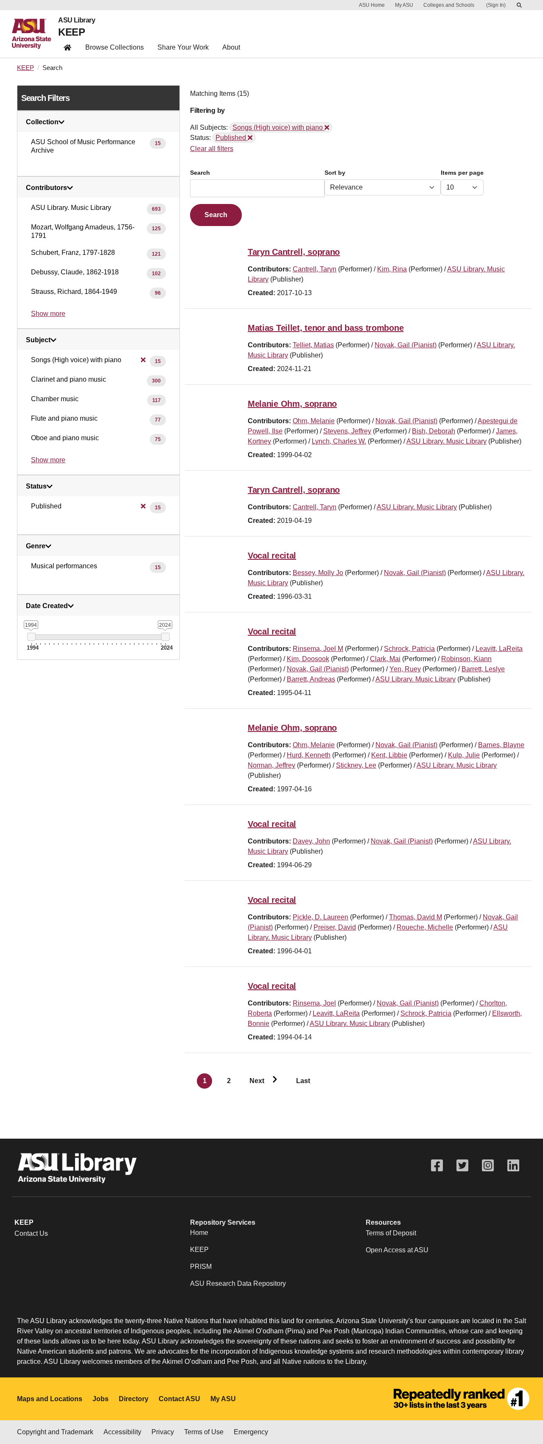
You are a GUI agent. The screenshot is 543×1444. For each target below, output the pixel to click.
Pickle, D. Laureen (320, 917)
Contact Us (31, 1233)
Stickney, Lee (356, 765)
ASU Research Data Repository (238, 1283)
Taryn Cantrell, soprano (294, 252)
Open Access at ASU (397, 1250)
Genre (35, 546)
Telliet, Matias (313, 345)
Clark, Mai (385, 658)
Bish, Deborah (433, 431)
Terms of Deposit (391, 1233)
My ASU (404, 5)
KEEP (71, 32)
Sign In (496, 5)
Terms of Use (204, 1432)
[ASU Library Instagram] (488, 1166)
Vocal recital (272, 555)
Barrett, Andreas (311, 679)
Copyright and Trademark (55, 1432)
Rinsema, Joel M (318, 648)
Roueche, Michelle (425, 927)
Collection (42, 122)
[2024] (165, 637)
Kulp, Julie (464, 755)
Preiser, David (334, 927)
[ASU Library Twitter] (462, 1166)
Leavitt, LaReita (499, 648)
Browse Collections (114, 47)
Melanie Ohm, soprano (292, 403)
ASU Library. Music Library (446, 441)
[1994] (31, 637)
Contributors (46, 187)
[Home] (35, 34)
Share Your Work (183, 47)
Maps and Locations (49, 1398)
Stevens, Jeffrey (347, 431)
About (231, 47)
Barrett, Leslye (483, 669)
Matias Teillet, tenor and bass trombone (325, 327)
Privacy (162, 1432)
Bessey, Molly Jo (318, 572)
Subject (38, 340)
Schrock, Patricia (409, 648)
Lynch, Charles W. (339, 441)
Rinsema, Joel (314, 1003)
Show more (48, 313)
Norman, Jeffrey (271, 765)
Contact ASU (179, 1398)
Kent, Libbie (389, 755)
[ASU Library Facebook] (437, 1166)
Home (199, 1232)
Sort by (335, 173)
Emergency (251, 1432)
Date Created (47, 606)
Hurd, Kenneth (308, 755)
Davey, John (311, 841)
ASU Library (76, 20)
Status (36, 486)
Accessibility (122, 1432)
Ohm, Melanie (314, 421)
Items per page (462, 173)
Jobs (100, 1398)
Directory (133, 1398)
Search (200, 173)
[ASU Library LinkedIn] (513, 1166)
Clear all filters (211, 148)
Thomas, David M (415, 917)
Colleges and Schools (448, 5)
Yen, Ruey (405, 669)
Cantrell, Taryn (314, 269)
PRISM (201, 1266)
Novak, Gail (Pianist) (406, 345)
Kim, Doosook (308, 658)
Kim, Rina (392, 269)
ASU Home (372, 5)
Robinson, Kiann (466, 658)
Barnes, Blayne (501, 745)
